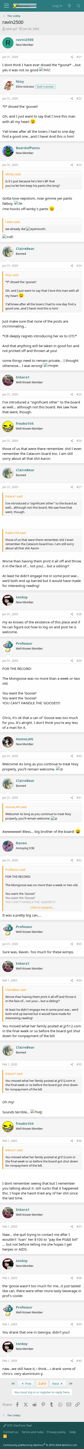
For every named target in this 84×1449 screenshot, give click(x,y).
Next (56, 1383)
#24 (79, 266)
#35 (79, 1064)
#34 (79, 980)
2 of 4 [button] (42, 1383)
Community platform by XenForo (40, 1445)
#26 (79, 441)
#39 (79, 1324)
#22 (79, 99)
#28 (79, 614)
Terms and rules (33, 1432)
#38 (79, 1278)
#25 (79, 394)
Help (72, 1432)
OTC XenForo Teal (19, 1425)
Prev (28, 1383)
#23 (79, 165)
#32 (79, 860)
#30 (79, 756)
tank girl (11, 29)
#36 (79, 1141)
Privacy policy (56, 1432)
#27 (79, 487)
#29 (79, 661)
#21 (79, 57)
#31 (79, 798)
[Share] (72, 57)
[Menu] (6, 6)
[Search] (78, 5)
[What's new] (69, 5)
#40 (79, 1361)
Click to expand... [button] (42, 907)
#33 (79, 944)
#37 (79, 1227)
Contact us (10, 1432)
